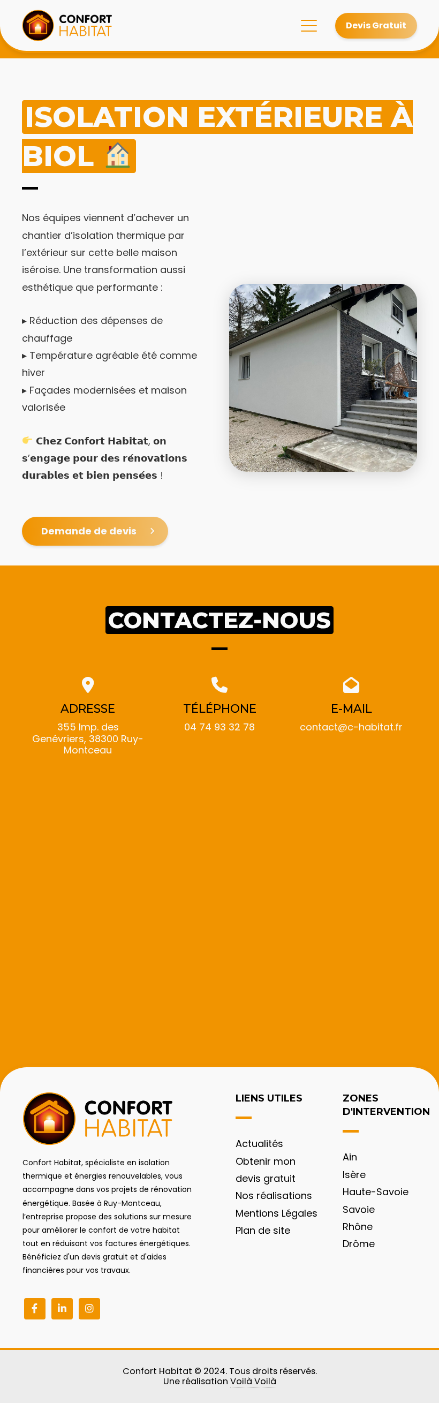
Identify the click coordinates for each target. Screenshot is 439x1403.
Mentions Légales (276, 1213)
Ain (350, 1157)
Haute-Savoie (375, 1191)
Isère (354, 1174)
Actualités (259, 1143)
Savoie (359, 1209)
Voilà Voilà (253, 1381)
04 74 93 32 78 (219, 727)
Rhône (358, 1226)
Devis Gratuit (376, 25)
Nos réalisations (274, 1195)
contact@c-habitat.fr (351, 727)
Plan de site (263, 1230)
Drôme (359, 1243)
